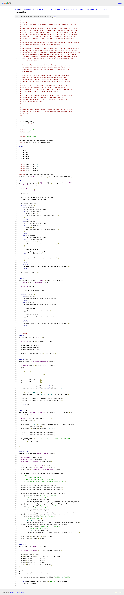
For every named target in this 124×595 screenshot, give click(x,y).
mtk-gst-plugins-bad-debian (32, 9)
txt (116, 592)
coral (17, 9)
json (120, 592)
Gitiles (12, 592)
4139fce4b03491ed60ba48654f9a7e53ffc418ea (64, 9)
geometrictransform (99, 9)
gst (88, 9)
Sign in (120, 3)
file (54, 17)
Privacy (17, 592)
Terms (22, 592)
